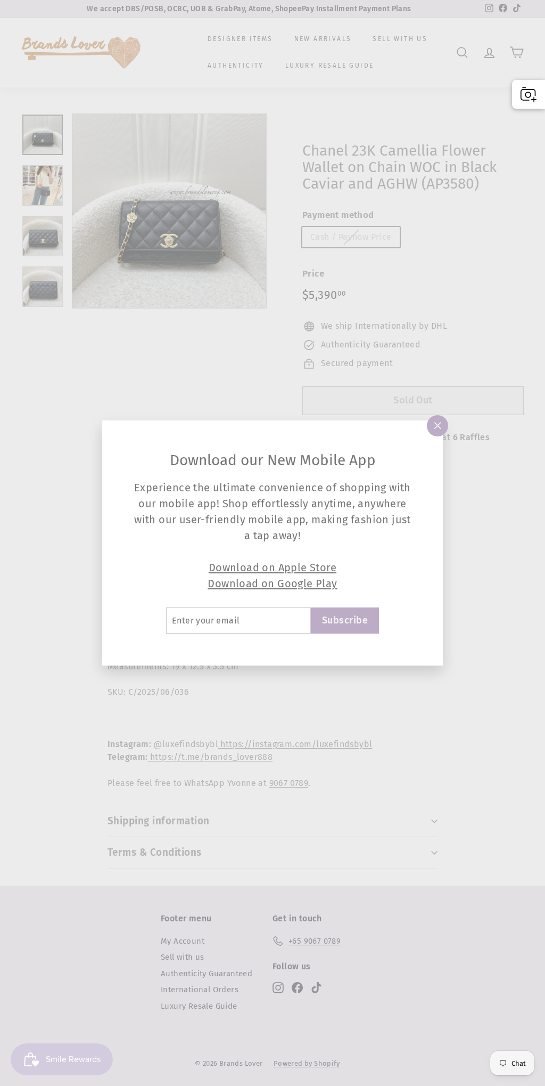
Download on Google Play (272, 583)
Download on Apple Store (272, 567)
